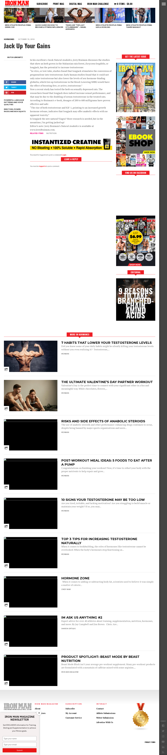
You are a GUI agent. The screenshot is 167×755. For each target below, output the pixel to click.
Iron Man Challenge (98, 3)
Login (64, 155)
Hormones (9, 39)
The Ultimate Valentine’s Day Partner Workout (107, 382)
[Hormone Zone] (30, 578)
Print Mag (58, 3)
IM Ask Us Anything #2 (81, 617)
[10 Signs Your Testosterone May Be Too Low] (30, 499)
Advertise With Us (104, 722)
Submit (20, 750)
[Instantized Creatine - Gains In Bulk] (71, 149)
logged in (42, 166)
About (37, 708)
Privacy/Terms (150, 742)
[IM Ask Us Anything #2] (30, 617)
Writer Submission (105, 718)
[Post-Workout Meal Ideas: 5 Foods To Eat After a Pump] (30, 460)
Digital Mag (75, 3)
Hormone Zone (75, 578)
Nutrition (51, 133)
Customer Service (73, 718)
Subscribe (42, 3)
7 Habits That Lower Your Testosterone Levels (106, 343)
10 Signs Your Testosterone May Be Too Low (103, 500)
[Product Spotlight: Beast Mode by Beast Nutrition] (30, 656)
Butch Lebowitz (15, 57)
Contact (100, 708)
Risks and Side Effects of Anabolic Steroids (103, 421)
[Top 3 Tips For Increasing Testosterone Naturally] (30, 539)
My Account (71, 713)
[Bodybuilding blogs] (141, 730)
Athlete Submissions (105, 713)
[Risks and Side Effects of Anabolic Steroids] (30, 421)
